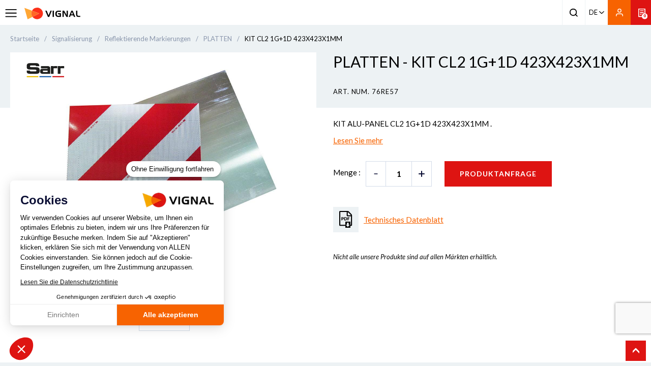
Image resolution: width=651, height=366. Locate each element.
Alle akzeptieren (170, 315)
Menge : (347, 172)
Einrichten (63, 315)
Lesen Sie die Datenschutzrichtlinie (69, 282)
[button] (21, 349)
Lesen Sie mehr (358, 140)
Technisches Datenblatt (403, 219)
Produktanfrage (498, 173)
